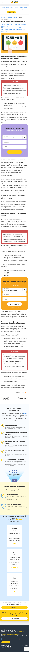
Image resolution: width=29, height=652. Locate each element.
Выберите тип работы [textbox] (10, 138)
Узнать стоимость (14, 152)
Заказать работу (14, 607)
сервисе (25, 413)
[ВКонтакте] (22, 392)
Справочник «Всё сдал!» (6, 17)
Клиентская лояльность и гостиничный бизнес (12, 27)
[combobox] (14, 137)
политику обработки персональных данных (10, 634)
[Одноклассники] (25, 392)
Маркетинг (15, 17)
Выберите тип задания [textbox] (10, 290)
